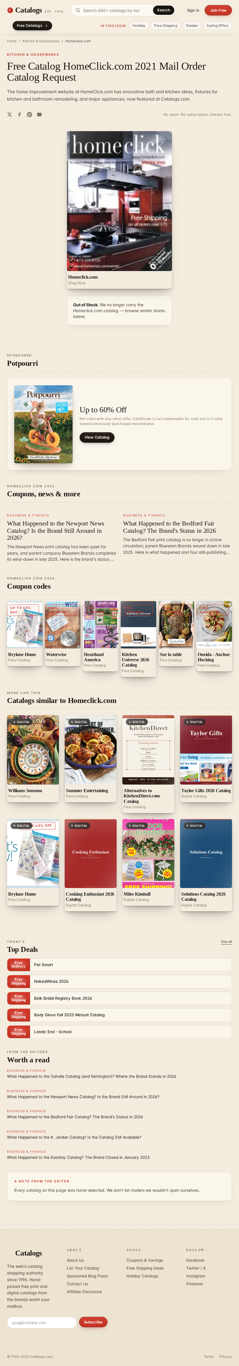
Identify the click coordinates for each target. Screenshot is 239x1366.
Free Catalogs (29, 25)
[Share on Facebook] (19, 114)
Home (12, 41)
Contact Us (77, 1283)
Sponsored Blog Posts (87, 1276)
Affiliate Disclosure (84, 1291)
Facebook (195, 1260)
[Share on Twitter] (9, 114)
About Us (75, 1260)
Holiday (139, 25)
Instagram (195, 1276)
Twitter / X (196, 1268)
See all (226, 941)
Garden (192, 25)
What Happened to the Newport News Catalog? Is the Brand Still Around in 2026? (55, 530)
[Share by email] (39, 114)
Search (163, 10)
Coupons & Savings (144, 1260)
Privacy (225, 1356)
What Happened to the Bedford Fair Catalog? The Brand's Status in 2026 (169, 527)
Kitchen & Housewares (40, 41)
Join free (218, 10)
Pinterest (194, 1283)
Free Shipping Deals (145, 1268)
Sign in (193, 10)
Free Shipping (165, 25)
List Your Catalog (83, 1268)
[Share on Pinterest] (29, 114)
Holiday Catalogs (142, 1276)
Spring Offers (218, 25)
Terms (209, 1356)
